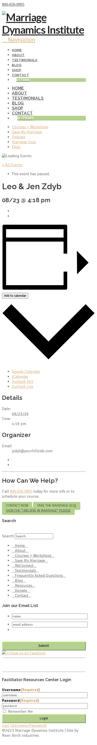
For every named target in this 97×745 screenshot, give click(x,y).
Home (20, 545)
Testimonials (25, 570)
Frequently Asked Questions (39, 575)
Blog (19, 580)
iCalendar (20, 376)
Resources (24, 585)
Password (20, 700)
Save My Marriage (30, 560)
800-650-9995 (13, 4)
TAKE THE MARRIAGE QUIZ (56, 505)
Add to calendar (15, 296)
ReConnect (24, 565)
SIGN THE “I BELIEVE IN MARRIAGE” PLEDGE (38, 510)
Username (21, 689)
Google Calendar (26, 371)
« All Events (12, 164)
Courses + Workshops (33, 555)
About (20, 550)
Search (8, 536)
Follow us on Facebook (26, 653)
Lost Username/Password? (24, 725)
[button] (18, 39)
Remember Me (20, 711)
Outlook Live (22, 386)
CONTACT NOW (17, 505)
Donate (21, 590)
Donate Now (35, 4)
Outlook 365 (22, 381)
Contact (21, 595)
